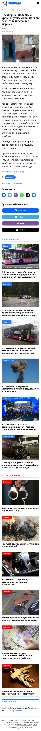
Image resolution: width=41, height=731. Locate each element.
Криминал (10, 177)
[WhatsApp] (22, 195)
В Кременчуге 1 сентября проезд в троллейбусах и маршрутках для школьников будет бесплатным (19, 274)
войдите (34, 708)
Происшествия (8, 360)
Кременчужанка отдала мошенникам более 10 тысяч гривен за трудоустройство (17, 655)
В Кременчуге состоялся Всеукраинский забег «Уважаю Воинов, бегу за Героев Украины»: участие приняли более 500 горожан (19, 426)
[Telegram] (10, 195)
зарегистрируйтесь (14, 710)
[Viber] (16, 195)
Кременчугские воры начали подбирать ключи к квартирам (18, 692)
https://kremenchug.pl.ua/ (27, 725)
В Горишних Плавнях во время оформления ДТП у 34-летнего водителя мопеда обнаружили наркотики (18, 312)
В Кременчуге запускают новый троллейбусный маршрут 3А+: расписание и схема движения (18, 350)
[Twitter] (28, 195)
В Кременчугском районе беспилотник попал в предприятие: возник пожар (20, 388)
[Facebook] (4, 195)
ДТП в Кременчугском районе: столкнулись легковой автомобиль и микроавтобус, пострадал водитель (20, 464)
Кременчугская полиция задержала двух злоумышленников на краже (20, 618)
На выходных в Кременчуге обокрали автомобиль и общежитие (16, 581)
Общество (6, 246)
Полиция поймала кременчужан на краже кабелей (20, 545)
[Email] (34, 195)
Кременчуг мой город (13, 171)
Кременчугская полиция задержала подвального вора (20, 509)
